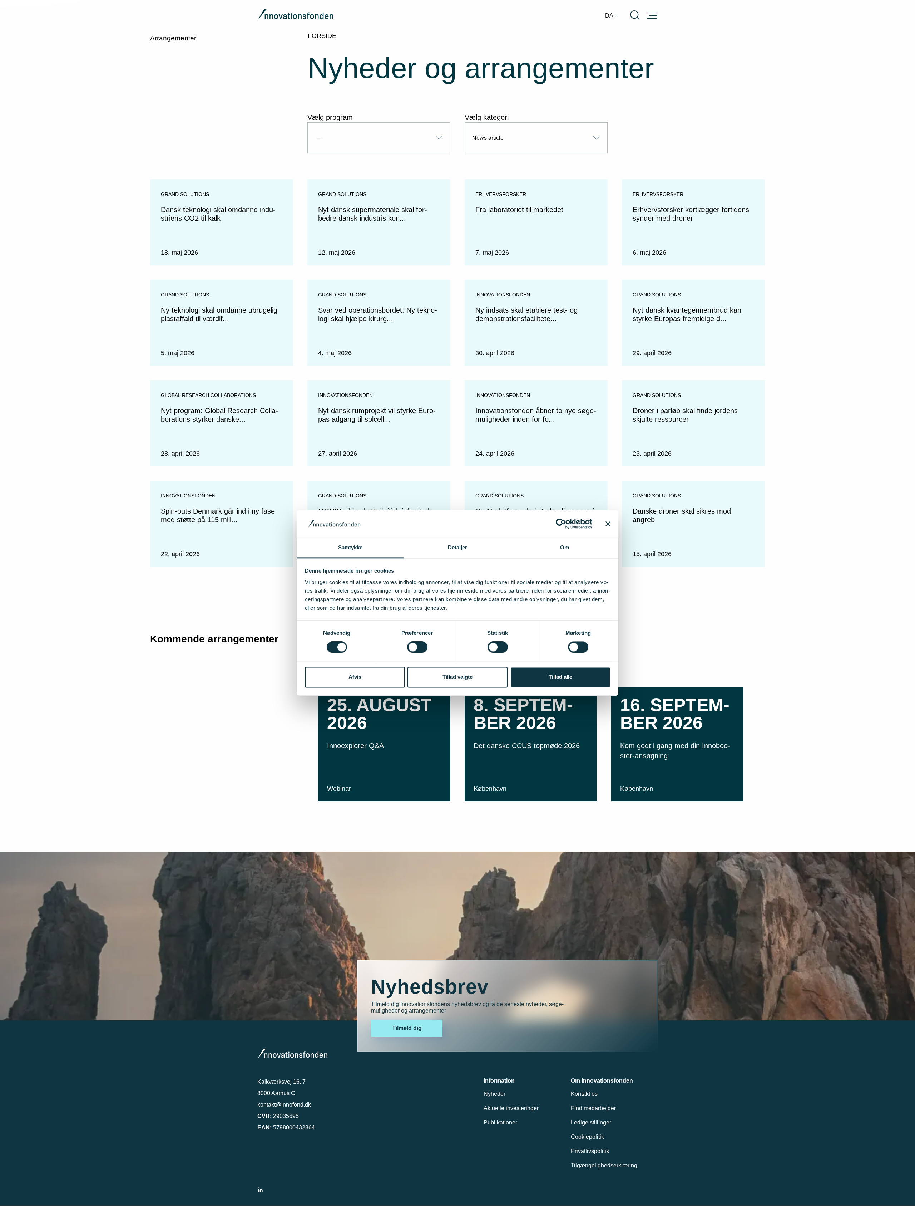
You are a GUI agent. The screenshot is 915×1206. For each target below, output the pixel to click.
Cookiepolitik (587, 1137)
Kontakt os (584, 1094)
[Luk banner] (607, 523)
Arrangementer (173, 38)
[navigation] (611, 16)
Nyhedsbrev (430, 986)
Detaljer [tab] (458, 547)
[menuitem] (611, 16)
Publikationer (500, 1122)
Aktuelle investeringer (511, 1108)
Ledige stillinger (591, 1122)
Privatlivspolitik (590, 1151)
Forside (322, 35)
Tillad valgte (457, 677)
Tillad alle (560, 677)
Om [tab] (564, 547)
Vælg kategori (487, 117)
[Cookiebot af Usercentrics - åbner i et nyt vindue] (561, 524)
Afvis (354, 677)
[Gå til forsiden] (295, 15)
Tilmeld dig (407, 1028)
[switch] (417, 647)
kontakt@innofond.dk (284, 1105)
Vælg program (330, 117)
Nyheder (494, 1094)
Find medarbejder (593, 1108)
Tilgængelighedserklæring (604, 1165)
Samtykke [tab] (350, 547)
